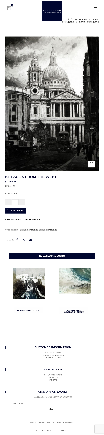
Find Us (53, 380)
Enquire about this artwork (22, 219)
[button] (9, 8)
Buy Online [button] (30, 313)
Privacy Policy (53, 357)
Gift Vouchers (53, 352)
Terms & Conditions (53, 355)
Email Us (53, 377)
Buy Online (17, 210)
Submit (53, 409)
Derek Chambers (29, 230)
